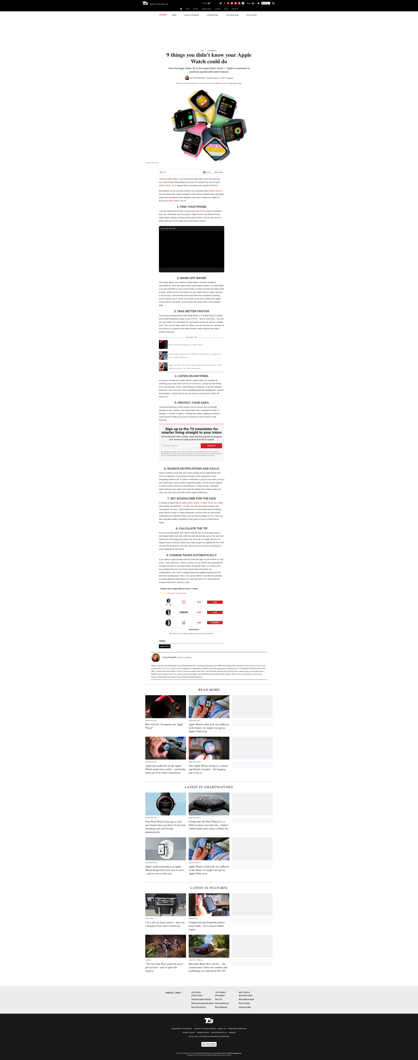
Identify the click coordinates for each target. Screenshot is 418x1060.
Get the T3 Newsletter (191, 15)
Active (195, 9)
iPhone (203, 211)
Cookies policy (203, 1032)
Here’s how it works (235, 83)
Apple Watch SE (209, 503)
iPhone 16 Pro (196, 995)
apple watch (164, 646)
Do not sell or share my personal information (209, 1036)
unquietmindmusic (194, 677)
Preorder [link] (215, 622)
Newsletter (220, 172)
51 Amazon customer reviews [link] (177, 593)
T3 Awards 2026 (212, 15)
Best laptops (220, 995)
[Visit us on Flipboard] (239, 3)
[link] (168, 602)
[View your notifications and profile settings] (258, 3)
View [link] (215, 602)
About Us (222, 1029)
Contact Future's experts (205, 1029)
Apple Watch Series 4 (191, 503)
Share (164, 172)
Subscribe (265, 3)
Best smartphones (222, 1003)
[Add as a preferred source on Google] (209, 1044)
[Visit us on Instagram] (235, 3)
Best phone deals (245, 995)
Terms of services (187, 452)
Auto (226, 9)
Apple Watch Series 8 (213, 191)
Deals (174, 15)
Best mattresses (221, 1007)
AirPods (185, 384)
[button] (191, 602)
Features (230, 78)
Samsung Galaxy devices (201, 999)
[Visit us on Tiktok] (243, 3)
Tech (188, 9)
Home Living (206, 9)
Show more (193, 629)
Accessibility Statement (181, 1029)
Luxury (217, 9)
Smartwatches (212, 50)
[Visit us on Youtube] (232, 3)
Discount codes (245, 1007)
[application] (191, 249)
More (234, 9)
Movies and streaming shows (202, 1003)
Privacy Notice (165, 453)
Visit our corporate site (234, 1053)
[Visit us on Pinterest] (228, 3)
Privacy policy (189, 1032)
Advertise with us (219, 1032)
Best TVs (218, 999)
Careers (232, 1032)
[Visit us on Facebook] (220, 3)
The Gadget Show (232, 15)
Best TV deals (244, 1003)
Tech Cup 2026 (251, 15)
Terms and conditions (237, 1029)
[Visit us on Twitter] (224, 3)
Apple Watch (172, 179)
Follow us (209, 172)
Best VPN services (198, 1007)
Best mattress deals (246, 999)
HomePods (196, 384)
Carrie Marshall (199, 78)
